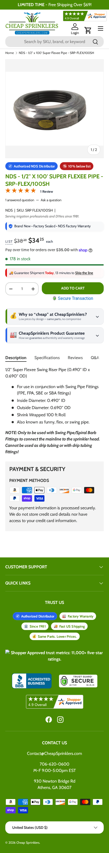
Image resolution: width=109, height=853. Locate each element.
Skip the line (84, 273)
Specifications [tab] (47, 357)
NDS (9, 210)
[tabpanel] (54, 411)
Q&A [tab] (95, 357)
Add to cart (73, 288)
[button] (88, 30)
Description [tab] (15, 357)
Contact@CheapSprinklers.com (54, 753)
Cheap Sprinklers (27, 842)
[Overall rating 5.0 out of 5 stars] (20, 191)
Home (9, 52)
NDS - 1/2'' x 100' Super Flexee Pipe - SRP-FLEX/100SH (56, 52)
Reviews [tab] (75, 357)
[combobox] (54, 41)
